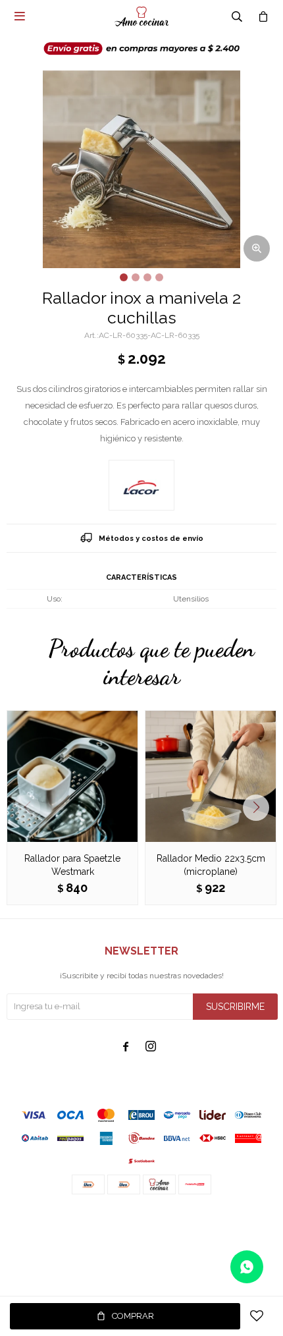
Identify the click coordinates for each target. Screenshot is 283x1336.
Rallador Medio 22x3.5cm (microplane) (211, 865)
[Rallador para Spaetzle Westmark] (72, 776)
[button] (261, 807)
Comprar (133, 1316)
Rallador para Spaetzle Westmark (72, 865)
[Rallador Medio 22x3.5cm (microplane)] (210, 776)
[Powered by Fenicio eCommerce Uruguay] (256, 1221)
